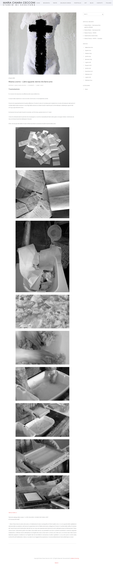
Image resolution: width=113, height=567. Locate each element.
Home (38, 2)
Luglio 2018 (88, 62)
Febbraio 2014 (88, 80)
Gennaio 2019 (88, 59)
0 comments (31, 85)
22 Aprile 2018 (12, 78)
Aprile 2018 (88, 68)
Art (85, 2)
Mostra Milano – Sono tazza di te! (92, 30)
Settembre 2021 (89, 47)
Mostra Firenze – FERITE (90, 32)
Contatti (100, 2)
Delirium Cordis (65, 2)
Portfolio (77, 2)
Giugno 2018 (88, 65)
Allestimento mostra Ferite (90, 35)
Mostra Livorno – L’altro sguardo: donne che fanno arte (30, 82)
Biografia (46, 2)
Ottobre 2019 (88, 53)
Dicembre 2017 (89, 71)
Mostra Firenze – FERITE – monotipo (93, 38)
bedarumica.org (75, 558)
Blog (91, 2)
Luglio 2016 (88, 77)
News (41, 85)
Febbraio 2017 (88, 74)
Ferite (55, 2)
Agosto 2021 (88, 50)
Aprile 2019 (88, 56)
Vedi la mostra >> (13, 512)
